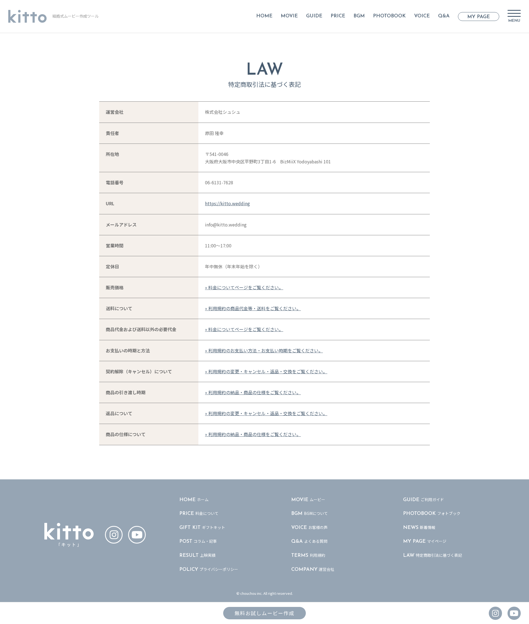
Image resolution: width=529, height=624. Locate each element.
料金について (198, 513)
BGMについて (309, 513)
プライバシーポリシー (208, 569)
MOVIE (289, 16)
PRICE (338, 16)
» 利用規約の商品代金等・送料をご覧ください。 (253, 308)
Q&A (444, 16)
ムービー (308, 500)
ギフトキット (202, 527)
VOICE (422, 16)
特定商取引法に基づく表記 (432, 555)
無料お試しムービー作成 (264, 613)
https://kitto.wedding (227, 203)
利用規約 (308, 555)
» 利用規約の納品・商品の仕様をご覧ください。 (253, 392)
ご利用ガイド (423, 500)
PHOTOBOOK (389, 16)
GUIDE (314, 16)
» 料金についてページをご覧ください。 (244, 287)
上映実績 (197, 555)
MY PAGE (478, 17)
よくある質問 (309, 541)
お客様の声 (309, 527)
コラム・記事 (198, 541)
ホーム (194, 500)
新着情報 (419, 527)
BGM (359, 16)
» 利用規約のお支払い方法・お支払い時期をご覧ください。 (264, 350)
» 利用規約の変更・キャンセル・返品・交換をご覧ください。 (266, 371)
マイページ (424, 541)
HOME (264, 16)
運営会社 (312, 569)
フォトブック (431, 513)
